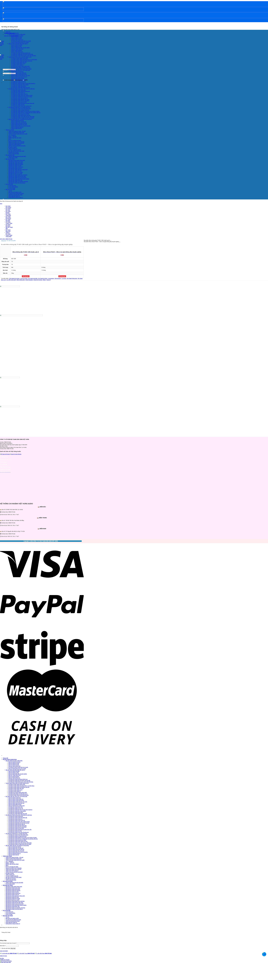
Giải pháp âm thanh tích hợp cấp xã (16, 183)
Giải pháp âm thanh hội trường (15, 172)
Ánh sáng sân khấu (10, 155)
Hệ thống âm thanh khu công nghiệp (20, 84)
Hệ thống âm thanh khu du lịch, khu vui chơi (21, 96)
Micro (9, 139)
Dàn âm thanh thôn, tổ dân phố (18, 122)
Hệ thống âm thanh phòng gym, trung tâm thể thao (23, 55)
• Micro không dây (20, 280)
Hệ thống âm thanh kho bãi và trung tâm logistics (23, 83)
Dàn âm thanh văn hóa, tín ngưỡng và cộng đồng (20, 119)
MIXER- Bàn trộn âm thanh (14, 137)
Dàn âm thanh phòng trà (17, 51)
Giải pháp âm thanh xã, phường (15, 164)
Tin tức (10, 190)
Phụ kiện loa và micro (13, 152)
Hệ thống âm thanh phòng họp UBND (20, 114)
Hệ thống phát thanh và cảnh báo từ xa (20, 67)
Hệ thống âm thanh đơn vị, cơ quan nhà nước (19, 107)
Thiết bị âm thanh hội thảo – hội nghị (14, 857)
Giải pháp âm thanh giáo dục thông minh (17, 169)
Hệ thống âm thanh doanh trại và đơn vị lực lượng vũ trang (25, 111)
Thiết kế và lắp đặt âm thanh (15, 194)
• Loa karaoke (50, 278)
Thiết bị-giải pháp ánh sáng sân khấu (17, 156)
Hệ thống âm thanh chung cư (18, 92)
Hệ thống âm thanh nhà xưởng (18, 86)
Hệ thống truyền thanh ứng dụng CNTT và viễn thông (24, 59)
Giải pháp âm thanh (10, 159)
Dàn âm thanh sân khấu (16, 45)
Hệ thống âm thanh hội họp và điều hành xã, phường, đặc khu (25, 112)
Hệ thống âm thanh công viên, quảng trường (21, 95)
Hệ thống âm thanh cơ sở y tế (18, 82)
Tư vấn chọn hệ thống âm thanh (16, 193)
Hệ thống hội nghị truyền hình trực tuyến (21, 41)
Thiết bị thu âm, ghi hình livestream (16, 145)
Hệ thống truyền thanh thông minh (19, 58)
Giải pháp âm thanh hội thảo (15, 171)
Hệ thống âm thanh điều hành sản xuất (20, 87)
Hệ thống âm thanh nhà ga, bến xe (19, 98)
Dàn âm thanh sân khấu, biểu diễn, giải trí (18, 43)
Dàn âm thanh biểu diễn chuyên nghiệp (20, 47)
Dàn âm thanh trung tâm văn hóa (19, 123)
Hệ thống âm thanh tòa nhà (17, 104)
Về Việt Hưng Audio (8, 80)
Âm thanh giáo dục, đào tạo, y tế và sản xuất (19, 70)
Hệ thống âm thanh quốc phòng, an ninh (20, 115)
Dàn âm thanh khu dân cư (17, 127)
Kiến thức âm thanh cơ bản (14, 192)
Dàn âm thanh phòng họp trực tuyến (20, 42)
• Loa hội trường (23, 278)
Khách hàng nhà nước (5, 467)
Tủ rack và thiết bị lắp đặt (14, 149)
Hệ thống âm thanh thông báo (18, 90)
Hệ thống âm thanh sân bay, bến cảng (20, 99)
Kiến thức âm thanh (10, 189)
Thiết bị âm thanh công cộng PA (16, 143)
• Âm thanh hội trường (14, 278)
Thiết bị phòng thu (12, 148)
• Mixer (44, 280)
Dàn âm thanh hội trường (17, 35)
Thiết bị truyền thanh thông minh (16, 132)
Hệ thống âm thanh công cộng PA (19, 94)
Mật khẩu (2, 945)
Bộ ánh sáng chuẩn (12, 157)
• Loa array (63, 278)
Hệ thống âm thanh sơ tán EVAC (19, 102)
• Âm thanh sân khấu (32, 278)
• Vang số (48, 280)
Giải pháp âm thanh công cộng (15, 161)
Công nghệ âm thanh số (14, 196)
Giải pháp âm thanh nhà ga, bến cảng (17, 176)
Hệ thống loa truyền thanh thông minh (20, 66)
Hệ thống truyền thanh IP (17, 65)
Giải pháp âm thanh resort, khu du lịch (17, 177)
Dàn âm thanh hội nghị (16, 38)
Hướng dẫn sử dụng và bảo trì (15, 197)
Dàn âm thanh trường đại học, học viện (20, 75)
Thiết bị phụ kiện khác (13, 153)
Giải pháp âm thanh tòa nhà (14, 165)
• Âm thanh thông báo (72, 278)
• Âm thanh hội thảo (42, 278)
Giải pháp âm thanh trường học (15, 167)
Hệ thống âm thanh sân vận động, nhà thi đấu (22, 54)
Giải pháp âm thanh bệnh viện (15, 180)
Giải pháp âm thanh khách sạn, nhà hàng (17, 175)
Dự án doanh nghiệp (13, 186)
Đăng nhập (13, 948)
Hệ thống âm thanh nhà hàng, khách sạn (20, 53)
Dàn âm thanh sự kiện (16, 46)
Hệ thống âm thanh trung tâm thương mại (21, 106)
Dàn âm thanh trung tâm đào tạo (19, 76)
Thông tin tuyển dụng (5, 469)
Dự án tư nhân (11, 188)
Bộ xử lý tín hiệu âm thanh (14, 140)
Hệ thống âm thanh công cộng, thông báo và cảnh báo (21, 88)
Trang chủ (8, 31)
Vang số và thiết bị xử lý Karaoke (16, 141)
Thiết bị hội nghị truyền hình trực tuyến (17, 133)
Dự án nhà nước (12, 185)
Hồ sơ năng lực (3, 462)
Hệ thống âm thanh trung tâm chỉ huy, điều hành (22, 116)
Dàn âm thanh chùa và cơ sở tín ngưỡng (20, 126)
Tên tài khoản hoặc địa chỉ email (8, 943)
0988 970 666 (6, 239)
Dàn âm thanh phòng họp (17, 39)
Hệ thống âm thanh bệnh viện (18, 80)
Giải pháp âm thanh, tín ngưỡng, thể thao (18, 181)
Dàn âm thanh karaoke (16, 50)
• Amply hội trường (37, 280)
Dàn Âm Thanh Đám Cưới (17, 49)
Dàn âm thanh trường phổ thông (19, 74)
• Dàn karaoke (57, 278)
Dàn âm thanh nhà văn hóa (17, 120)
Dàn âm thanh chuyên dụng (12, 33)
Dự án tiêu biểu (9, 184)
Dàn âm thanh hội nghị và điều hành (16, 34)
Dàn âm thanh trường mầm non (18, 73)
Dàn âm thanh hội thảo (16, 37)
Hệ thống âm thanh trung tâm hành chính (21, 108)
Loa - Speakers (12, 135)
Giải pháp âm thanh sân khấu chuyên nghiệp (18, 179)
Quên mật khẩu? (4, 951)
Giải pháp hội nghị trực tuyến (15, 173)
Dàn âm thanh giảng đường (17, 78)
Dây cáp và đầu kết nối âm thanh (16, 151)
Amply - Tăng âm (12, 136)
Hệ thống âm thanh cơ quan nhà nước (20, 110)
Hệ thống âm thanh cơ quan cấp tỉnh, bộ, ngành (22, 118)
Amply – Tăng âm (10, 862)
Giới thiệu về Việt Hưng (5, 459)
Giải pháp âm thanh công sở (15, 168)
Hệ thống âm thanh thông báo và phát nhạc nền (22, 103)
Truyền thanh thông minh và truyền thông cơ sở (19, 57)
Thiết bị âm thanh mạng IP (14, 144)
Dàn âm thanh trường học (17, 71)
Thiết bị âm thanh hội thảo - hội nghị (17, 131)
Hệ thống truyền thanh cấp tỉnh (18, 62)
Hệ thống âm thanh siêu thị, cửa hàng (20, 100)
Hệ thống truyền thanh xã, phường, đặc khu (21, 61)
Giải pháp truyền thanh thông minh (16, 160)
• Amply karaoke (29, 280)
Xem (1, 203)
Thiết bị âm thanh (10, 130)
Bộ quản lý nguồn (12, 147)
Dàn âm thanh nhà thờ (16, 128)
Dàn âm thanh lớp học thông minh (19, 79)
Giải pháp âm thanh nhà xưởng (15, 163)
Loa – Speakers (9, 861)
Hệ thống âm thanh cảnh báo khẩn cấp (20, 91)
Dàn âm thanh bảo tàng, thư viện (19, 124)
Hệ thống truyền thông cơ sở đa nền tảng (21, 69)
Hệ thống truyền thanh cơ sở (18, 63)
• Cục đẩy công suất (11, 280)
